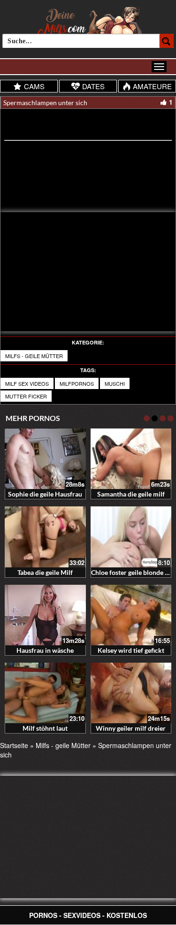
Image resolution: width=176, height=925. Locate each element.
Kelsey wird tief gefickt (131, 650)
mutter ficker (26, 396)
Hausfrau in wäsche (45, 650)
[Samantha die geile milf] (131, 458)
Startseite (14, 745)
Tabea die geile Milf (45, 572)
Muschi (115, 383)
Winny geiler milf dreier (131, 728)
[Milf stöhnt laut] (45, 693)
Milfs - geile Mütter (34, 355)
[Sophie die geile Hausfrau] (45, 458)
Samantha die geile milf (131, 494)
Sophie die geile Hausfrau (45, 494)
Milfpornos (77, 383)
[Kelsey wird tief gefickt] (131, 615)
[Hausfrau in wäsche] (45, 615)
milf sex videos (27, 383)
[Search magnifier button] (167, 41)
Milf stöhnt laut (45, 728)
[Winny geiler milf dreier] (131, 693)
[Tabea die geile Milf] (45, 536)
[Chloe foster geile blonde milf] (131, 536)
